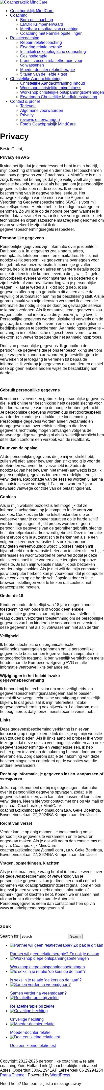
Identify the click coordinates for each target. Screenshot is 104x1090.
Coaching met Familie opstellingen (51, 33)
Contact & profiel (25, 101)
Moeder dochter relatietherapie (47, 70)
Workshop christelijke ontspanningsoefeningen (62, 92)
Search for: (9, 936)
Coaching (19, 15)
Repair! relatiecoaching (41, 42)
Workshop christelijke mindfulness (50, 88)
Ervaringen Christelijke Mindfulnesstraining (58, 97)
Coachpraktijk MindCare (32, 11)
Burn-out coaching (36, 20)
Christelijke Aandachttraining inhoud (52, 83)
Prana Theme (12, 1075)
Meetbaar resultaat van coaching (49, 29)
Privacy (27, 115)
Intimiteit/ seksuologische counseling (53, 51)
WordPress (60, 1075)
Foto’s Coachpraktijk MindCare (48, 124)
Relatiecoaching (24, 38)
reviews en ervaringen (40, 119)
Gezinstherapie (33, 56)
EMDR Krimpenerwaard (41, 24)
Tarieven (28, 106)
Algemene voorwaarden (41, 110)
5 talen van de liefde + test (43, 74)
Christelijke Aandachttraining (36, 79)
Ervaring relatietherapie (41, 47)
